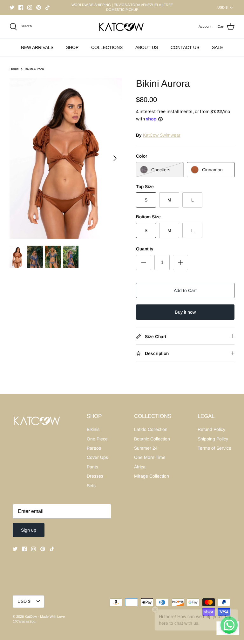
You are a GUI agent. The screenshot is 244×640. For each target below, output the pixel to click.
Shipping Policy (213, 438)
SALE (217, 47)
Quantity (144, 248)
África (140, 466)
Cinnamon (212, 169)
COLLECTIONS (107, 47)
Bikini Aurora (34, 69)
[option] (66, 158)
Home (14, 69)
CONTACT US (185, 47)
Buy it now (185, 312)
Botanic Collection (152, 438)
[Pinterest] (38, 7)
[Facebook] (20, 7)
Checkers (160, 169)
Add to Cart (185, 290)
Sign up (28, 530)
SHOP (72, 47)
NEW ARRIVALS (37, 47)
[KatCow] (122, 26)
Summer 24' (146, 448)
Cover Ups (97, 457)
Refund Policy (211, 429)
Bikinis (93, 429)
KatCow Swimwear (161, 135)
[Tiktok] (47, 7)
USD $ (222, 7)
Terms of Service (214, 448)
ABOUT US (146, 47)
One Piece (97, 438)
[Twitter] (12, 7)
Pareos (94, 448)
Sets (91, 485)
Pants (92, 466)
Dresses (95, 476)
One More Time (150, 457)
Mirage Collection (151, 476)
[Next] (115, 158)
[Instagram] (29, 7)
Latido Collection (150, 429)
